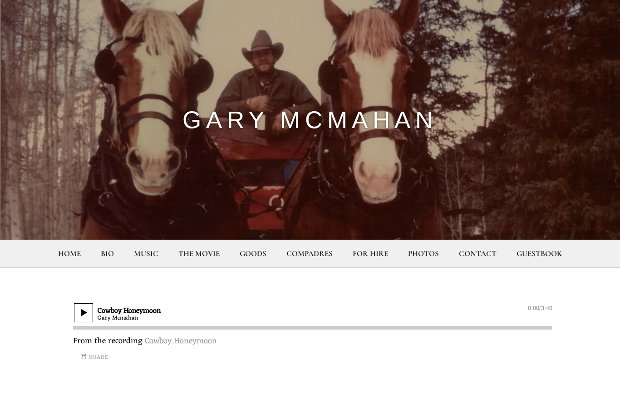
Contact (478, 253)
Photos (423, 253)
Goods (253, 253)
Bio (107, 253)
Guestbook (539, 253)
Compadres (309, 253)
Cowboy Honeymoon (181, 341)
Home (69, 253)
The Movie (199, 253)
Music (146, 253)
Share (98, 357)
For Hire (370, 253)
